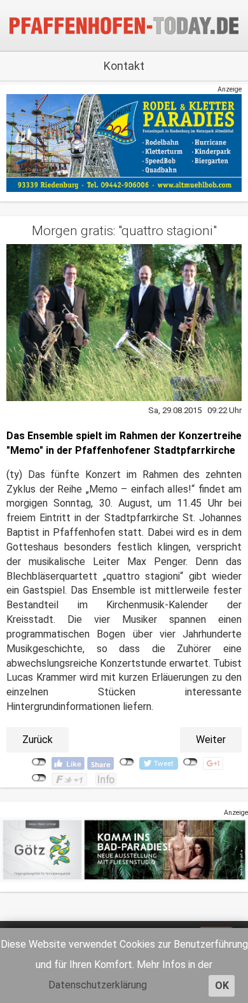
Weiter (211, 739)
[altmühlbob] (124, 143)
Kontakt (124, 65)
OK (222, 985)
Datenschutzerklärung (97, 985)
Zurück (37, 739)
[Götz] (124, 849)
